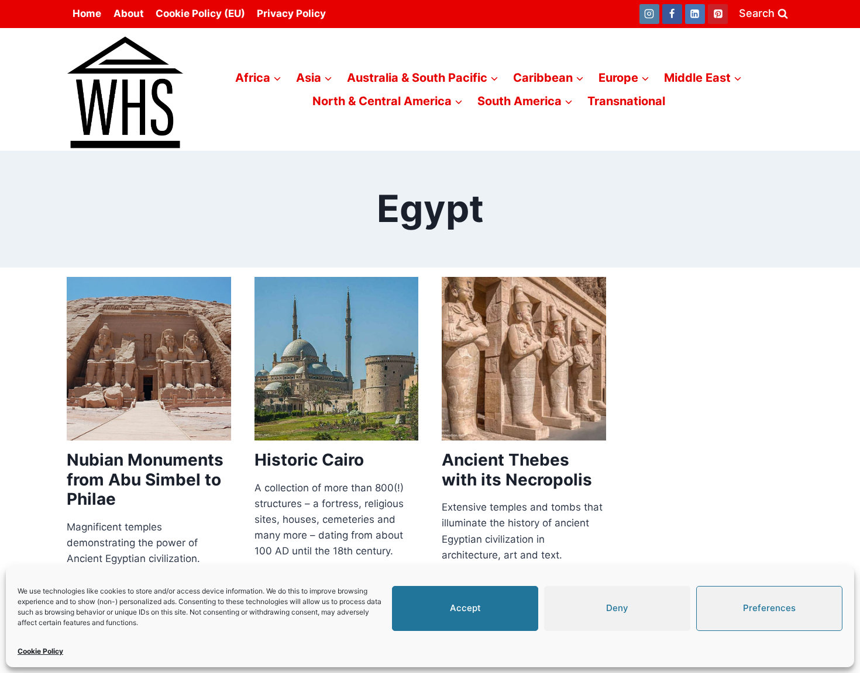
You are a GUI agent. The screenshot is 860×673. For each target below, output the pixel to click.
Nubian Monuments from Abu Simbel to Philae (145, 479)
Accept (465, 607)
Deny (617, 607)
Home (87, 13)
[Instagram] (649, 14)
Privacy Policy (291, 13)
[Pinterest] (718, 14)
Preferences (769, 607)
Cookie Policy (40, 651)
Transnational (626, 101)
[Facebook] (672, 14)
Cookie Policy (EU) (200, 13)
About (128, 13)
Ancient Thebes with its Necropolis (517, 470)
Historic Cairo (309, 460)
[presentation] (149, 359)
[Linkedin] (695, 14)
